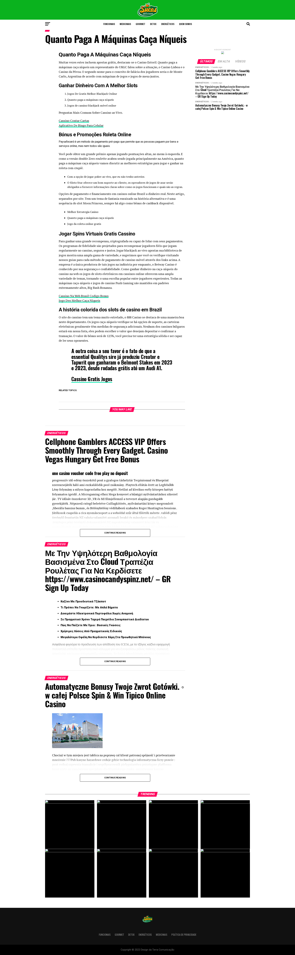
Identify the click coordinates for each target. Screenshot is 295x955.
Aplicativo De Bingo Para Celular (81, 125)
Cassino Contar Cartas (74, 121)
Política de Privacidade (183, 934)
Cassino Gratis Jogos (91, 379)
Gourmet (140, 24)
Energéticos (167, 24)
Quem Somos (185, 24)
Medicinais (125, 24)
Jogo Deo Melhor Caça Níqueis (79, 300)
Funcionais (109, 24)
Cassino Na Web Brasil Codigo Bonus (84, 296)
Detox (153, 24)
